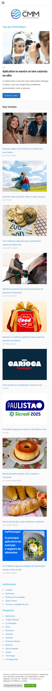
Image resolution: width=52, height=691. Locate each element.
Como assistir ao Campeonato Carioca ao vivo (22, 385)
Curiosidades (10, 623)
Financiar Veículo (12, 641)
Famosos (9, 637)
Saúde (8, 652)
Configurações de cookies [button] (13, 686)
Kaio (4, 67)
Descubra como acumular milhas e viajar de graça (24, 196)
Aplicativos (10, 616)
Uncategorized (11, 659)
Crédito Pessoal (12, 619)
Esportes (9, 634)
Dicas (7, 626)
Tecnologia (10, 655)
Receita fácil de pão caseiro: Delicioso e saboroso (23, 521)
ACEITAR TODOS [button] (30, 685)
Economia (9, 630)
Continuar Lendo (10, 95)
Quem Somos (11, 600)
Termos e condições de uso (16, 604)
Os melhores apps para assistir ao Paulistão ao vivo (24, 429)
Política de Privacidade (15, 597)
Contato (8, 590)
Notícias (8, 645)
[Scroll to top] (48, 687)
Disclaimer (9, 593)
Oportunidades (11, 648)
